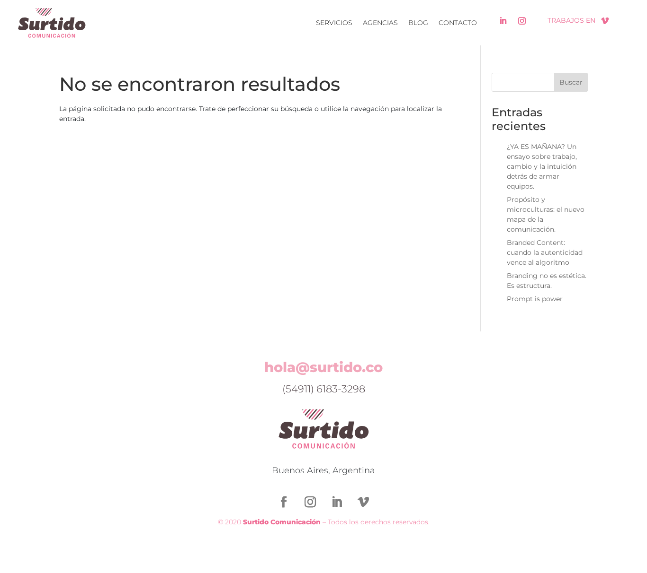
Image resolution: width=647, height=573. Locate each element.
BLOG (418, 22)
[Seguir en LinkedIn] (503, 20)
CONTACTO (458, 22)
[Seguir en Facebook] (283, 502)
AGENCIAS (380, 22)
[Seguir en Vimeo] (604, 20)
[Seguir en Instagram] (522, 20)
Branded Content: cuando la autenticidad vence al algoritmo (545, 252)
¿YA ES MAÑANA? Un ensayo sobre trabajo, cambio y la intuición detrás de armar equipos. (542, 166)
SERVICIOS (334, 22)
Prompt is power (535, 299)
